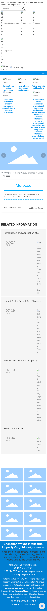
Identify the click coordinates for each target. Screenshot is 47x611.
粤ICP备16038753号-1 (21, 601)
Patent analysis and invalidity (38, 87)
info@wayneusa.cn (32, 571)
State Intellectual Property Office (16, 579)
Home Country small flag (25, 173)
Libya (19, 207)
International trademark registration (23, 88)
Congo (40, 208)
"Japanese (8, 51)
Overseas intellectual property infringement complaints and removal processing (8, 105)
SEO (34, 601)
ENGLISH (27, 23)
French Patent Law (14, 428)
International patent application (8, 88)
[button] (43, 155)
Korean (38, 23)
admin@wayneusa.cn (23, 574)
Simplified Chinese (11, 23)
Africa (40, 173)
